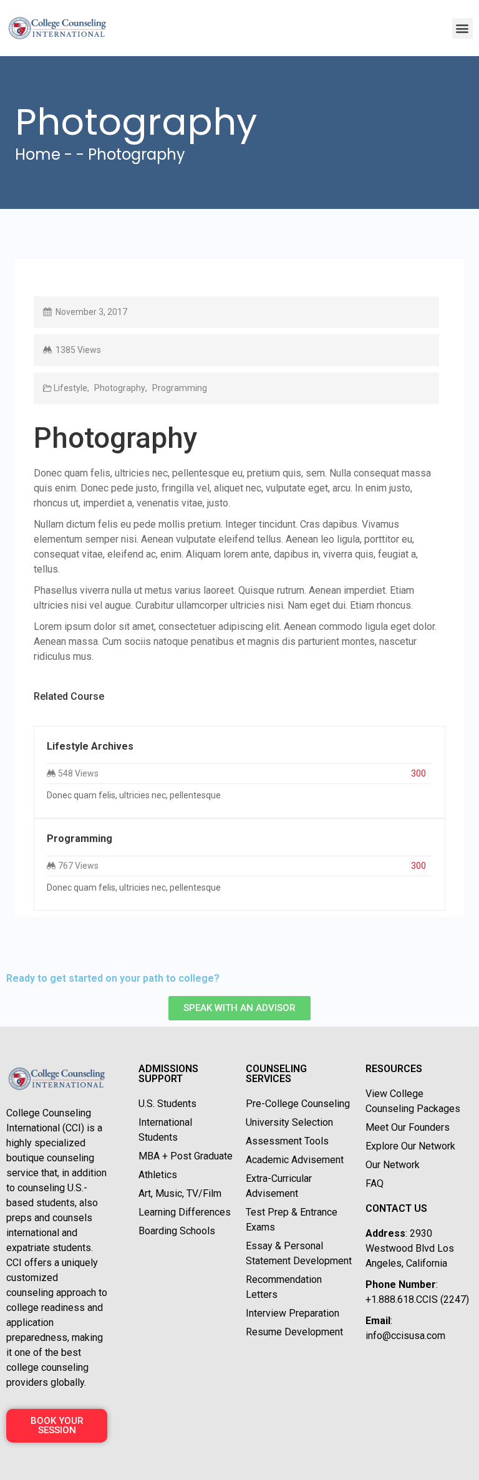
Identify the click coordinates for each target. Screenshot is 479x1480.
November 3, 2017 (91, 312)
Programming (178, 388)
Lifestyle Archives (90, 746)
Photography (118, 388)
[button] (462, 28)
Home (37, 154)
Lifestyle (70, 388)
